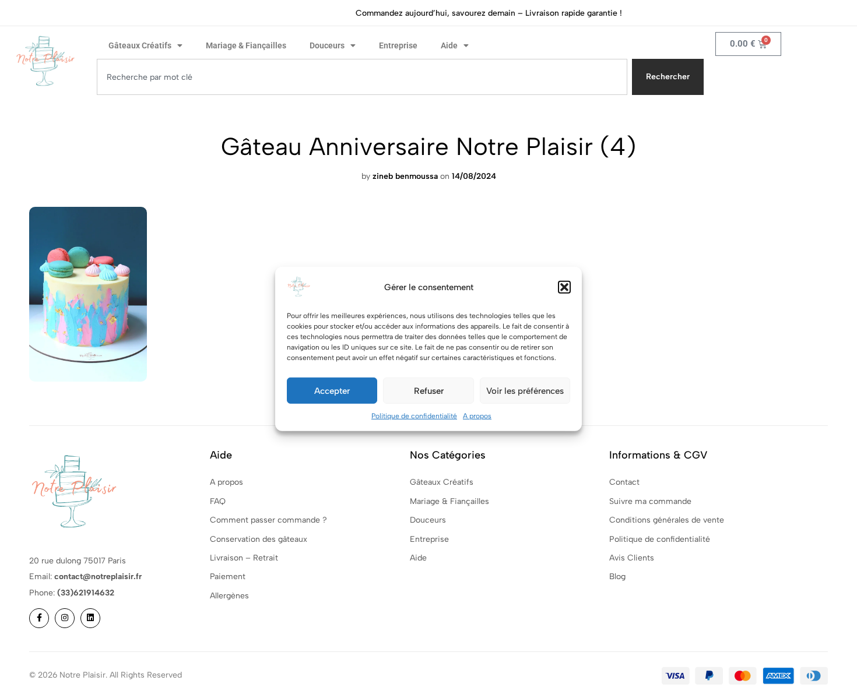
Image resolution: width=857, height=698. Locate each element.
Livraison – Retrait (244, 558)
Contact (624, 482)
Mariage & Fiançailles (246, 45)
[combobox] (362, 77)
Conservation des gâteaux (258, 539)
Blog (617, 576)
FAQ (218, 501)
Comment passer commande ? (268, 520)
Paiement (227, 576)
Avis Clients (631, 558)
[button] (564, 287)
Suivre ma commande (650, 501)
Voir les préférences (525, 390)
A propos (477, 416)
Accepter (332, 390)
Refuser (429, 390)
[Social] (39, 618)
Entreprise (398, 45)
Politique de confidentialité (414, 416)
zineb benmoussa (405, 176)
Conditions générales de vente (666, 520)
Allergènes (229, 596)
